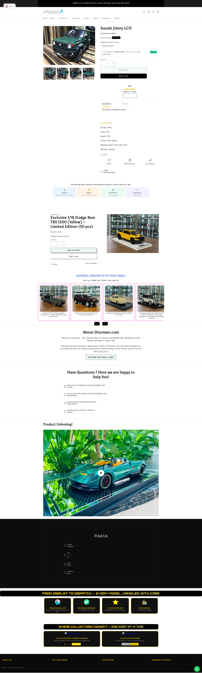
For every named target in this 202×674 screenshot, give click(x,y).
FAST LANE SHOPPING (76, 660)
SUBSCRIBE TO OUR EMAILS (176, 660)
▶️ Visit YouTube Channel (72, 644)
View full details (91, 263)
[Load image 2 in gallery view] (62, 74)
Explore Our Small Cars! (101, 357)
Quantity (103, 59)
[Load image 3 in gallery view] (76, 74)
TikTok (22, 667)
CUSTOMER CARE (126, 660)
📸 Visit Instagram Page (130, 644)
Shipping (103, 42)
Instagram (10, 667)
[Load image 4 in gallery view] (88, 74)
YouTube (17, 667)
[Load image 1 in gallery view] (50, 74)
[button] (53, 18)
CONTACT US (26, 660)
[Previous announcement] (64, 3)
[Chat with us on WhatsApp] (197, 669)
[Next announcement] (137, 3)
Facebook (4, 667)
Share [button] (105, 154)
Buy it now (123, 76)
